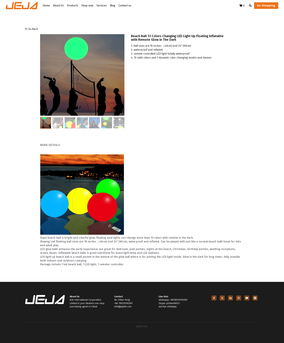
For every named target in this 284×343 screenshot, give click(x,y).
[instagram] (238, 304)
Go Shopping (266, 5)
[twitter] (222, 304)
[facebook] (214, 304)
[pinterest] (255, 304)
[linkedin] (230, 304)
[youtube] (246, 304)
